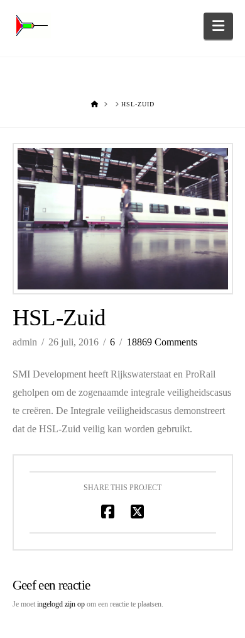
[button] (218, 26)
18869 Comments (162, 342)
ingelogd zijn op (61, 604)
